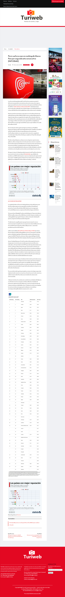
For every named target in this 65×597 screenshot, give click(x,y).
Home (5, 49)
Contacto (15, 1)
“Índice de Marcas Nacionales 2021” (21, 106)
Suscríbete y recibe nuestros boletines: (54, 566)
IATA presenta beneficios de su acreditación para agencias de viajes (58, 197)
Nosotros (5, 1)
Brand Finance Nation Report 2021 (26, 230)
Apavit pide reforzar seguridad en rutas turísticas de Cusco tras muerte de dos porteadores (58, 148)
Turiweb (9, 64)
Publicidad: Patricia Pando (8, 3)
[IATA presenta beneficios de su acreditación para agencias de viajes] (52, 196)
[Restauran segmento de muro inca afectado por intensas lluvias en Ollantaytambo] (52, 184)
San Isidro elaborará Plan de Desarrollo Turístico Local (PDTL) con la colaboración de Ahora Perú (58, 161)
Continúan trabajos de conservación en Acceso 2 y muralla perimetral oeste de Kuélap (57, 173)
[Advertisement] (32, 38)
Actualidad (10, 49)
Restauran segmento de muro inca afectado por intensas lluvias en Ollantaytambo (58, 186)
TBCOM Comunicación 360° (35, 593)
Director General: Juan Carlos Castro (10, 6)
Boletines (10, 1)
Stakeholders (28, 154)
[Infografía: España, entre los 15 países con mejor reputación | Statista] (25, 497)
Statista (19, 515)
